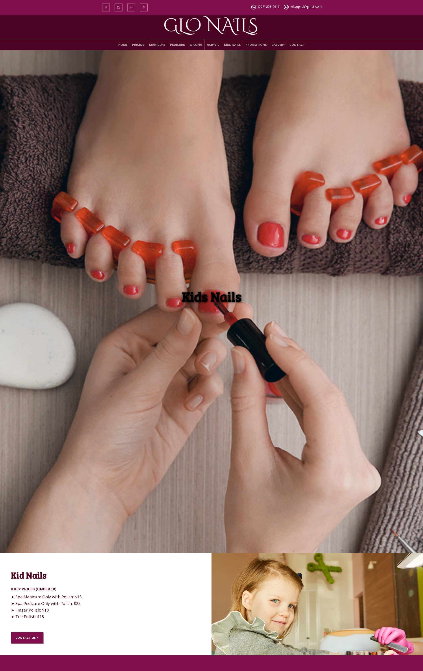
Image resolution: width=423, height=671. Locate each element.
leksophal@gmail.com (306, 6)
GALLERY (278, 45)
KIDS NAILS (232, 45)
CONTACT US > (27, 638)
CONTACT (297, 45)
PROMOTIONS (256, 45)
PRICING (138, 45)
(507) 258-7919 (269, 6)
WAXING (195, 45)
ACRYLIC (213, 45)
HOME (123, 45)
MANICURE (157, 45)
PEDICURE (177, 45)
